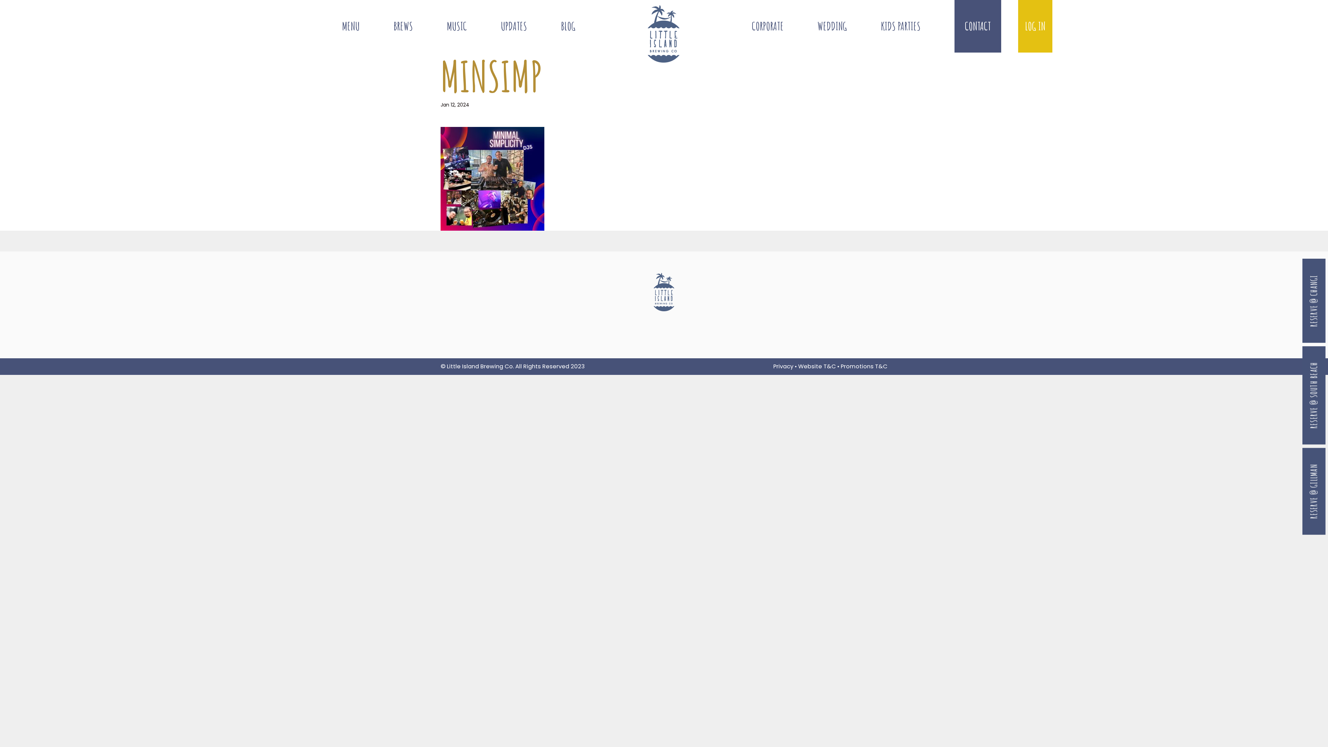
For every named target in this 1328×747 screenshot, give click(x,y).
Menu (351, 26)
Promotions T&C (864, 366)
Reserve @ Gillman (1314, 491)
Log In (1035, 26)
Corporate (768, 26)
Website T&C (817, 366)
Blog (568, 26)
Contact (978, 26)
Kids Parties (901, 26)
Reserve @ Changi (1314, 301)
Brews (403, 26)
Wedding (832, 26)
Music (457, 26)
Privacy (783, 366)
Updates (514, 26)
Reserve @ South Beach (1314, 395)
